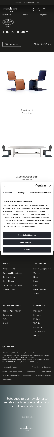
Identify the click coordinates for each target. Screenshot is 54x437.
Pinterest (37, 319)
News (35, 277)
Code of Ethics (46, 371)
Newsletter (7, 323)
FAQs (5, 319)
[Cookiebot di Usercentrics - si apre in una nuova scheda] (35, 185)
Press (35, 281)
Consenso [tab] (7, 192)
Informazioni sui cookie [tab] (40, 192)
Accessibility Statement (43, 375)
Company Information (10, 367)
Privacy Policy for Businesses (12, 371)
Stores (36, 293)
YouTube (36, 323)
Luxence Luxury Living (12, 285)
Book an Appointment (12, 311)
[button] (49, 9)
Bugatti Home (25, 15)
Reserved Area (39, 289)
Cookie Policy (31, 371)
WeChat (36, 335)
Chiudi (27, 250)
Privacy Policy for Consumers (41, 367)
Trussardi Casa (9, 289)
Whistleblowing (7, 379)
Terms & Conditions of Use (11, 375)
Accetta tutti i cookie (27, 235)
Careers (36, 273)
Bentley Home (9, 277)
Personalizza (25, 242)
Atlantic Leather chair (27, 176)
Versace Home (9, 269)
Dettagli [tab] (21, 192)
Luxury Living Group (7, 15)
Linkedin (37, 315)
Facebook (37, 327)
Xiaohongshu (39, 331)
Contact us (7, 315)
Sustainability (27, 375)
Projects (37, 285)
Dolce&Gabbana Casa (12, 273)
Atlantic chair (27, 110)
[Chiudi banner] (50, 186)
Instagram (37, 311)
